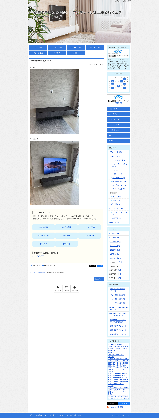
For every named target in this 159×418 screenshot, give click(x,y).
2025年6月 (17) (115, 237)
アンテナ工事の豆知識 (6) (119, 213)
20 (118, 86)
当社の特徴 (43, 227)
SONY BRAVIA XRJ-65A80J (118, 373)
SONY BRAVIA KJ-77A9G (117, 365)
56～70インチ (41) (119, 185)
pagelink (111, 352)
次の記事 (75, 288)
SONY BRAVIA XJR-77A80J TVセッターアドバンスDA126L (119, 369)
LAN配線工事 (43, 235)
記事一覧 (66, 290)
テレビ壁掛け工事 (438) (118, 160)
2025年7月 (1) (115, 233)
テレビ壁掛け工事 (49, 265)
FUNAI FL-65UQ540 (115, 344)
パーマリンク (36, 265)
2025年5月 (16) (115, 242)
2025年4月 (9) (115, 246)
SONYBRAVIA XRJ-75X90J (118, 379)
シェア (94, 266)
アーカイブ (113, 229)
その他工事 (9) (115, 218)
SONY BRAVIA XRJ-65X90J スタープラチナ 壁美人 (118, 392)
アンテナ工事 (89, 227)
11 (112, 83)
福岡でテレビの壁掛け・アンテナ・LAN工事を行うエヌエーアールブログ (78, 15)
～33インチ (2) (117, 174)
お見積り (43, 244)
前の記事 (58, 288)
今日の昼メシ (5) (116, 204)
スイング (57, 53)
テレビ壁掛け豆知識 (117, 295)
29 (124, 88)
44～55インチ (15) (119, 181)
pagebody (111, 350)
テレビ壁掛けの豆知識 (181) (119, 165)
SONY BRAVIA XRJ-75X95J (118, 375)
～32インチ (38, 48)
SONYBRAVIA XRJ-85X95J (118, 381)
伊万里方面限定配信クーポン (117, 290)
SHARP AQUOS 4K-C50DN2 (118, 359)
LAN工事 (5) (114, 222)
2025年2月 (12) (115, 254)
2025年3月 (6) (115, 250)
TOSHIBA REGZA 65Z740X (118, 396)
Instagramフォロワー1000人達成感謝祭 (118, 315)
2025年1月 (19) (115, 258)
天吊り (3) (116, 200)
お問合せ (66, 244)
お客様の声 (89, 235)
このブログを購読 (116, 407)
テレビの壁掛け (66, 227)
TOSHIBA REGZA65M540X (118, 398)
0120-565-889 (38, 256)
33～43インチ (57, 48)
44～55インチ (76, 48)
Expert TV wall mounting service (119, 308)
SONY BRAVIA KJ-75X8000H (118, 363)
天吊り (76, 53)
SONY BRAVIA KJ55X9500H (118, 361)
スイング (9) (116, 197)
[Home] (30, 272)
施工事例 (66, 235)
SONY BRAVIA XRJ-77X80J (118, 377)
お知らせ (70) (115, 156)
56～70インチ (95, 48)
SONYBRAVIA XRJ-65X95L (118, 388)
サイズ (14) (114, 170)
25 (112, 88)
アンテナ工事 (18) (116, 208)
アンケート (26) (116, 152)
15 (124, 83)
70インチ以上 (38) (119, 189)
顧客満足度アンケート (118, 326)
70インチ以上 (38, 53)
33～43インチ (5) (118, 178)
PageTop (98, 279)
